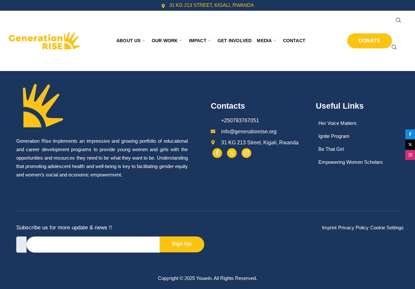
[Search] (394, 47)
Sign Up (181, 244)
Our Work (165, 40)
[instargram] (246, 153)
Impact (198, 40)
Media (264, 40)
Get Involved (235, 40)
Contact (294, 40)
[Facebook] (217, 153)
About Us (128, 40)
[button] (398, 20)
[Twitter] (232, 153)
